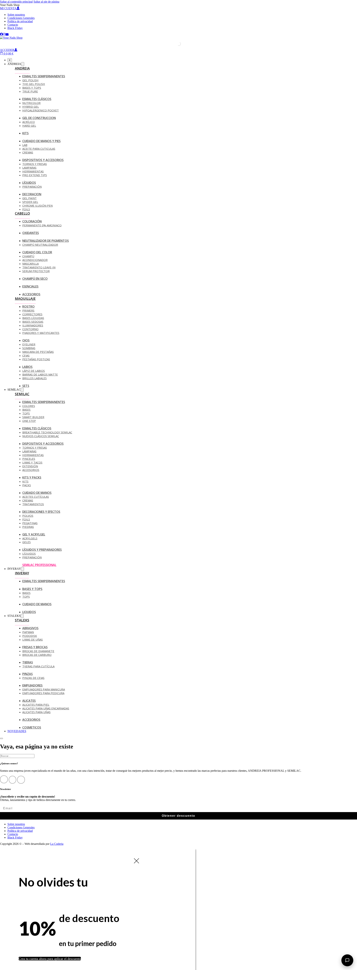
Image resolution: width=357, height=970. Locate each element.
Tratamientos (33, 504)
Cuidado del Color (37, 252)
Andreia (22, 68)
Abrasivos (30, 628)
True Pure (30, 91)
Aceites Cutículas (35, 496)
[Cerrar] (9, 60)
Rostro (28, 306)
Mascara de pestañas (38, 352)
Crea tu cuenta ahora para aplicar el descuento (50, 959)
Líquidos (29, 183)
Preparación (32, 186)
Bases (26, 409)
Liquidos (29, 612)
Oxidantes (30, 233)
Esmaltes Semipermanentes (43, 76)
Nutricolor (31, 103)
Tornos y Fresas (34, 164)
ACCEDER (7, 50)
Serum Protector (36, 271)
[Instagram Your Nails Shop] (4, 34)
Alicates (29, 701)
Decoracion (31, 194)
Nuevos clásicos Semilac (40, 436)
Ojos (26, 340)
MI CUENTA (8, 8)
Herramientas (33, 171)
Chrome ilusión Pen (37, 205)
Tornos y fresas (34, 447)
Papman (28, 632)
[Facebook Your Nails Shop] (1, 34)
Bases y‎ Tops (31, 87)
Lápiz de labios (33, 371)
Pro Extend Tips (34, 175)
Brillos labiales (34, 378)
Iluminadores (32, 325)
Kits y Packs (31, 477)
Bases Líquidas (33, 318)
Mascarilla (30, 263)
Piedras (28, 527)
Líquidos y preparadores (42, 550)
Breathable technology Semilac (47, 432)
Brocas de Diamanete (38, 651)
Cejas (26, 355)
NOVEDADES (16, 731)
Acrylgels (29, 538)
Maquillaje (25, 298)
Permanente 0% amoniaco (42, 225)
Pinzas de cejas (33, 678)
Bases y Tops (32, 589)
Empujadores (32, 685)
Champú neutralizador (40, 244)
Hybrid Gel (30, 106)
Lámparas (29, 451)
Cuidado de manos (37, 493)
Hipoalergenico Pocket (40, 110)
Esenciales (30, 286)
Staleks (22, 620)
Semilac (22, 394)
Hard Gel (29, 125)
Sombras (28, 348)
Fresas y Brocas (35, 647)
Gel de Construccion (39, 118)
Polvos (27, 515)
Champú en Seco (35, 279)
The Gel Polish (33, 84)
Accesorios (31, 294)
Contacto (12, 24)
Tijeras (27, 662)
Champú (28, 256)
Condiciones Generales (21, 18)
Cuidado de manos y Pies (41, 141)
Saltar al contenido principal (16, 1)
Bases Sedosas (32, 321)
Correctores (32, 314)
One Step (29, 421)
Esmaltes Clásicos (36, 99)
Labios (27, 367)
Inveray (22, 573)
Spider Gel (30, 202)
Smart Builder (33, 417)
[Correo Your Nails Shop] (7, 34)
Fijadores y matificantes (40, 333)
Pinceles (28, 459)
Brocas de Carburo (37, 655)
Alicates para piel (35, 704)
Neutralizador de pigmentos (45, 241)
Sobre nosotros (16, 14)
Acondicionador (35, 260)
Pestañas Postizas (36, 359)
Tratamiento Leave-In (38, 267)
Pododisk (29, 636)
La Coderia (56, 843)
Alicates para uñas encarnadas (45, 708)
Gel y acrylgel (33, 534)
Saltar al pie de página (46, 1)
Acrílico (28, 122)
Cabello (22, 213)
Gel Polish (30, 80)
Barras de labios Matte (40, 374)
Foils (26, 209)
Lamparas (29, 167)
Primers (28, 310)
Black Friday (15, 28)
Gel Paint (29, 198)
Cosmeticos (31, 727)
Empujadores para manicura (43, 689)
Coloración (32, 221)
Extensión (30, 466)
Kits (25, 133)
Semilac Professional (39, 565)
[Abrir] (1, 738)
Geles (26, 542)
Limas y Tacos (32, 462)
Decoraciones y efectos (41, 512)
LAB (24, 145)
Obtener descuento (178, 815)
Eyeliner (28, 344)
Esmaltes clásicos (36, 428)
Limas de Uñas (32, 639)
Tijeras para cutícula (38, 666)
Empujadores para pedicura (43, 693)
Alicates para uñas (36, 712)
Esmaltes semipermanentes (43, 402)
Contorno (30, 329)
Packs (26, 485)
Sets (25, 386)
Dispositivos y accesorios (43, 160)
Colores (28, 406)
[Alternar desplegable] (22, 64)
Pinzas (27, 674)
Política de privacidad (20, 21)
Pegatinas (30, 523)
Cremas (27, 152)
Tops (26, 413)
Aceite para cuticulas (38, 148)
